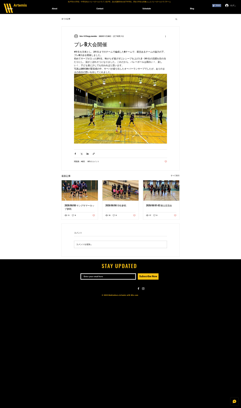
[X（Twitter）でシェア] (81, 154)
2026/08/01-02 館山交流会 (159, 205)
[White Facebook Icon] (138, 288)
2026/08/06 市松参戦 (115, 205)
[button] (176, 19)
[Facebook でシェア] (75, 154)
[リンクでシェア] (94, 154)
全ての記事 (66, 19)
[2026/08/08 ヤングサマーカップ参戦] (80, 190)
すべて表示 (175, 176)
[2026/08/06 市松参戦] (120, 190)
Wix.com (134, 295)
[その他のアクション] (165, 36)
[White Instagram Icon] (143, 288)
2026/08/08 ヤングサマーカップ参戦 (79, 207)
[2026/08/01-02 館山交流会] (161, 190)
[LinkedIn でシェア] (87, 154)
